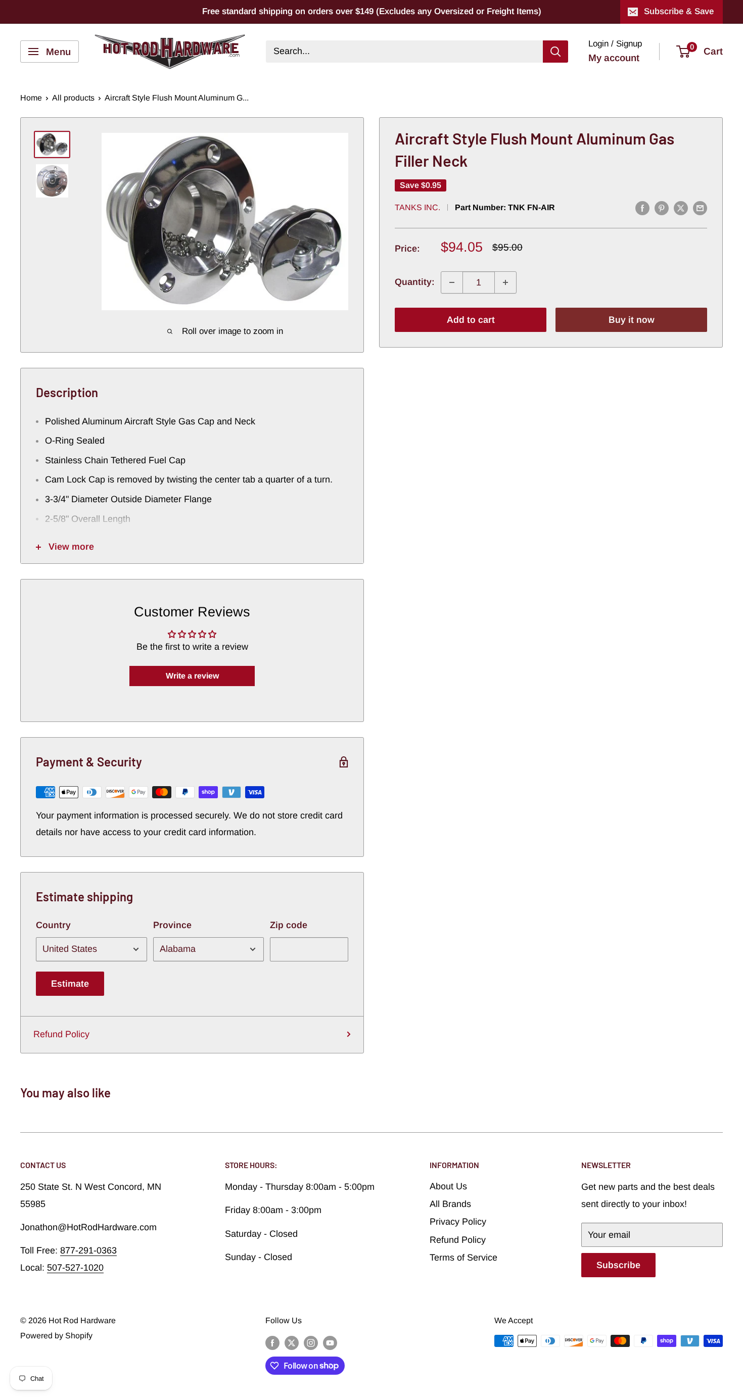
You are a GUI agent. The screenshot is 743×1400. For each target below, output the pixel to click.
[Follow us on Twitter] (292, 1342)
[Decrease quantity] (451, 282)
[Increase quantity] (505, 282)
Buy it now (632, 320)
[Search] (555, 51)
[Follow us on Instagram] (311, 1342)
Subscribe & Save (679, 11)
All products (73, 97)
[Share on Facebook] (642, 208)
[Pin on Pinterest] (662, 208)
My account (613, 58)
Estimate (70, 984)
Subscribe (618, 1265)
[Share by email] (700, 208)
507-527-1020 (75, 1268)
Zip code (288, 925)
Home (31, 97)
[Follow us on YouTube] (330, 1342)
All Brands (450, 1204)
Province (172, 925)
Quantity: (415, 282)
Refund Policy (61, 1034)
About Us (448, 1186)
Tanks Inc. (417, 207)
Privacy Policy (458, 1222)
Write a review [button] (192, 675)
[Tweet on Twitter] (681, 208)
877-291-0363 (88, 1250)
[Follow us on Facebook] (272, 1342)
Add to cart (471, 320)
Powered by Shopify (56, 1335)
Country (53, 925)
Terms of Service (463, 1257)
